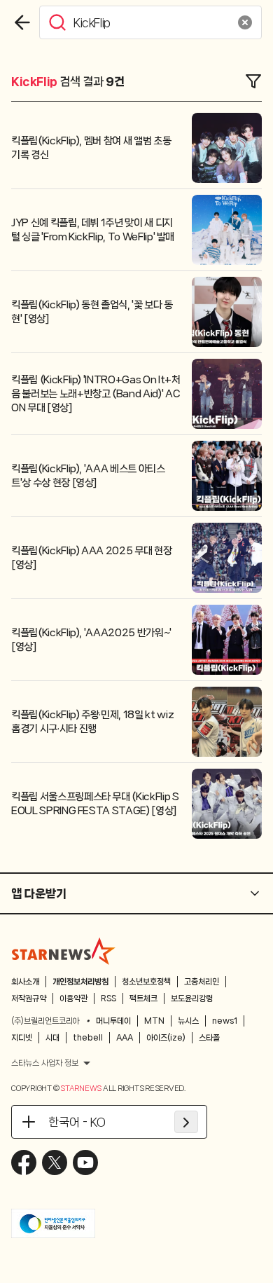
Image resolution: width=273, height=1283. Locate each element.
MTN (154, 1021)
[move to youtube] (85, 1162)
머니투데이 (113, 1021)
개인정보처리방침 (80, 981)
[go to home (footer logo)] (63, 951)
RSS (108, 998)
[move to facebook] (23, 1162)
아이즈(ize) (166, 1038)
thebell (88, 1038)
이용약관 (73, 998)
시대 (52, 1038)
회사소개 (25, 981)
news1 (224, 1021)
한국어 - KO (77, 1122)
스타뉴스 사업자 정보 (44, 1063)
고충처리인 (201, 981)
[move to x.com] (54, 1162)
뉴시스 (188, 1021)
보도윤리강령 (192, 998)
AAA (124, 1038)
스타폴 (209, 1038)
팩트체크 (144, 998)
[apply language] (186, 1122)
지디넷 (21, 1038)
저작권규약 (28, 998)
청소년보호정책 (146, 981)
